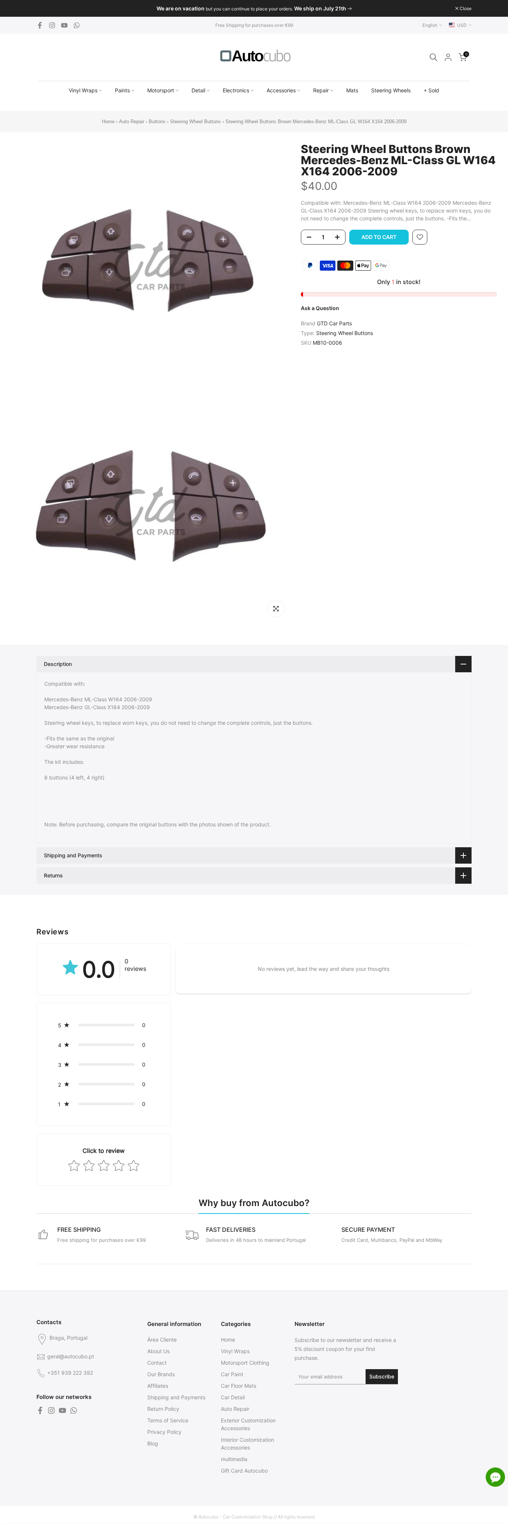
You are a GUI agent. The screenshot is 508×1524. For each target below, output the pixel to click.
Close (46, 8)
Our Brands (161, 1374)
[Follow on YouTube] (64, 25)
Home (108, 121)
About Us (158, 1351)
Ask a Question (320, 308)
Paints (122, 90)
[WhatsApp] (76, 25)
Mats (352, 90)
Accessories (281, 90)
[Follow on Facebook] (39, 25)
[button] (104, 1025)
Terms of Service (167, 1420)
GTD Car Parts (334, 323)
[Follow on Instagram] (52, 25)
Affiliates (157, 1386)
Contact (157, 1362)
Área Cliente (162, 1339)
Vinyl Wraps (83, 90)
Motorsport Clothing (245, 1362)
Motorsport (160, 90)
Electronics (236, 90)
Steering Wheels (391, 90)
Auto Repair (131, 121)
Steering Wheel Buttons (195, 121)
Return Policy (163, 1409)
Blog (152, 1443)
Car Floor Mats (238, 1386)
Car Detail (233, 1397)
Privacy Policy (164, 1432)
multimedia (234, 1459)
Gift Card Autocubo (244, 1470)
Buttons (158, 121)
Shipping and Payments (176, 1397)
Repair (321, 90)
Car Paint (232, 1374)
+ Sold (431, 90)
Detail (198, 90)
